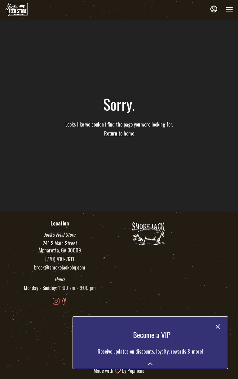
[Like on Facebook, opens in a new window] (63, 301)
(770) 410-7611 (59, 259)
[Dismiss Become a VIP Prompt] (217, 326)
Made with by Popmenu (74, 370)
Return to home (119, 133)
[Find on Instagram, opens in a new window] (56, 301)
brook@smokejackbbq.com (59, 267)
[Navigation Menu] (229, 9)
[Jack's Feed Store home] (33, 9)
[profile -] (214, 9)
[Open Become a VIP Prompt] (150, 364)
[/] (148, 233)
